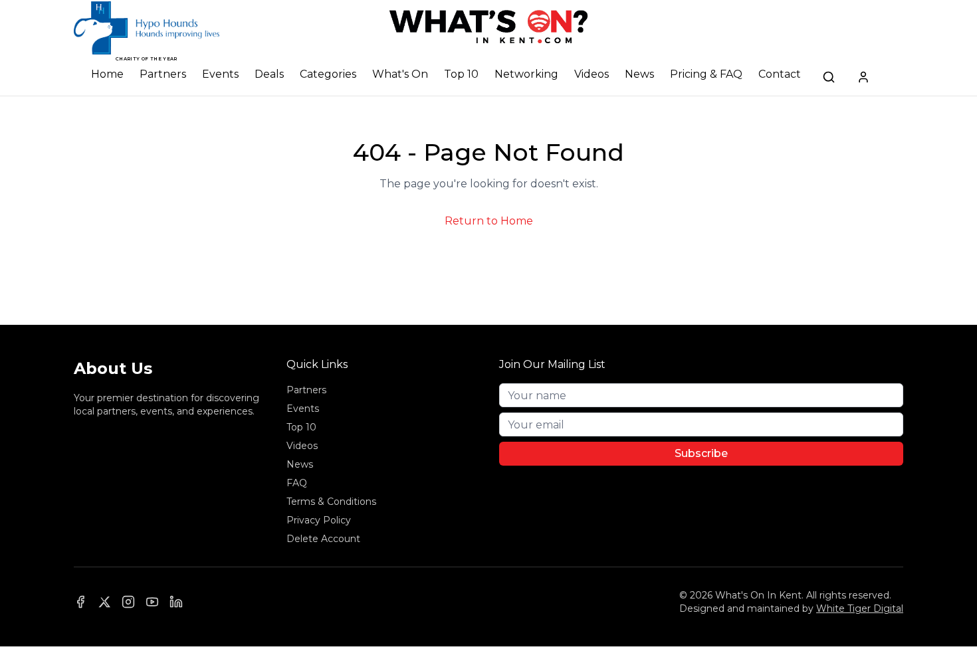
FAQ (296, 483)
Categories (328, 74)
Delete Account (323, 539)
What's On (400, 74)
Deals (269, 74)
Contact (779, 74)
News (639, 74)
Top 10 (461, 74)
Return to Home (489, 221)
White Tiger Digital (859, 608)
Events (220, 74)
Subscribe (701, 453)
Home (107, 74)
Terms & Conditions (331, 502)
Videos (591, 74)
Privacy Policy (318, 520)
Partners (163, 74)
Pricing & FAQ (706, 74)
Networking (526, 74)
